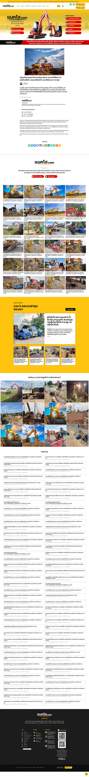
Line (14, 32)
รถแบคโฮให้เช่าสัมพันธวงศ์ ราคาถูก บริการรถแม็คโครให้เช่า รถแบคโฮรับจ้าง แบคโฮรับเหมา (23, 620)
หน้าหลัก (18, 6)
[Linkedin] (48, 145)
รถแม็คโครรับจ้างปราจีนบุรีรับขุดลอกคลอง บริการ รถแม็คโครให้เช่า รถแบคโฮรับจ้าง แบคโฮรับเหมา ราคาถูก (23, 695)
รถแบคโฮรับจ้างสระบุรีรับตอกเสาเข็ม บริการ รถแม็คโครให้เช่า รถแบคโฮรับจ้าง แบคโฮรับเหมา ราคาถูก (23, 614)
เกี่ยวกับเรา (39, 6)
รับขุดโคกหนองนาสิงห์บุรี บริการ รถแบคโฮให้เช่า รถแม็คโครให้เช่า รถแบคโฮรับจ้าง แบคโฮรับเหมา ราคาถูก (13, 292)
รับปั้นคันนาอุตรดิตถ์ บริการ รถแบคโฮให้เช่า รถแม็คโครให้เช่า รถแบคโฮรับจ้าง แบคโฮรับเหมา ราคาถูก (23, 596)
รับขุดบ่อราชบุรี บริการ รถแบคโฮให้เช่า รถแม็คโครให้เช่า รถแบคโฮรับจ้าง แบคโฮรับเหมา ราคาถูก (65, 457)
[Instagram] (40, 145)
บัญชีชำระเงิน (28, 6)
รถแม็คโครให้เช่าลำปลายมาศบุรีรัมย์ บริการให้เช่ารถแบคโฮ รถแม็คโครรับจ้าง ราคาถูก (63, 526)
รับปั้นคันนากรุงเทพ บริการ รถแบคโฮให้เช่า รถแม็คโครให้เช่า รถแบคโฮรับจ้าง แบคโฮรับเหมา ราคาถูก (64, 553)
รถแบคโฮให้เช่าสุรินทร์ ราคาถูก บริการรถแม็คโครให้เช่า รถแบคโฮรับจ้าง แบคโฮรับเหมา (63, 470)
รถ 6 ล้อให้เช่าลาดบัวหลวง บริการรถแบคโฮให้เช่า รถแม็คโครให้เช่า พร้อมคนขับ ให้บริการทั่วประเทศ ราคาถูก (22, 546)
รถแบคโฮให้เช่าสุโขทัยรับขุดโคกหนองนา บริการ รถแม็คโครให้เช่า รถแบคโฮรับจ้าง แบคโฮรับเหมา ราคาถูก (64, 564)
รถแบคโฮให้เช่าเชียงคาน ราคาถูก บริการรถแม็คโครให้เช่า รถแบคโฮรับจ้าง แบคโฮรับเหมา (22, 577)
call (79, 4)
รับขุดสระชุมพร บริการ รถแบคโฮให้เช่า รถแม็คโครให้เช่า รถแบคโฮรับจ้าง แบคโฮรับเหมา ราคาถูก (23, 633)
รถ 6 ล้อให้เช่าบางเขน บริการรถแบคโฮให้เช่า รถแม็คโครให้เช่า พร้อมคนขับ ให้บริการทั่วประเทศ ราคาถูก (33, 219)
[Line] (29, 145)
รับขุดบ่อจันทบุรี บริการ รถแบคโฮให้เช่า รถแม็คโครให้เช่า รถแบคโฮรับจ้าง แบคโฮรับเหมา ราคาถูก (23, 533)
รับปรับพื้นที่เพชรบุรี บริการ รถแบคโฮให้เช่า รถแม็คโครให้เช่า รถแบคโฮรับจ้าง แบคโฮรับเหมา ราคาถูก (52, 733)
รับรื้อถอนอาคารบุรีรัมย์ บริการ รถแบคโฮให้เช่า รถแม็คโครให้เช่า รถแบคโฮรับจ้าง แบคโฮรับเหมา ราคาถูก (52, 361)
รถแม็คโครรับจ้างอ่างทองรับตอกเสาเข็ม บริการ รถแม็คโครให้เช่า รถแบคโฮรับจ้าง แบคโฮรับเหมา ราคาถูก (23, 496)
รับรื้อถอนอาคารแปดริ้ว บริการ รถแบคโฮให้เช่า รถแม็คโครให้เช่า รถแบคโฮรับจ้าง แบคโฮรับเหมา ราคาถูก (55, 219)
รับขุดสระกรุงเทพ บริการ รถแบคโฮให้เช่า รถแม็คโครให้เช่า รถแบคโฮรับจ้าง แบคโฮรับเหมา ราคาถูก (65, 614)
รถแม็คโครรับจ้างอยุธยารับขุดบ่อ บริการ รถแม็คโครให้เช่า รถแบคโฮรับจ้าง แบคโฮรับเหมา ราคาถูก (12, 237)
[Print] (57, 145)
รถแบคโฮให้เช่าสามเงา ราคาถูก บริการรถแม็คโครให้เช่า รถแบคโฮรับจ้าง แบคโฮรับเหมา (63, 602)
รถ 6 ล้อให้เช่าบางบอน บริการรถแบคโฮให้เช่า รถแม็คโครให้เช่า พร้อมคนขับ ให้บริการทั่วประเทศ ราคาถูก (23, 476)
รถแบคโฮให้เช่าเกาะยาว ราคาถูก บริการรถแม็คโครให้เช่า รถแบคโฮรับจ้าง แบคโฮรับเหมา (22, 508)
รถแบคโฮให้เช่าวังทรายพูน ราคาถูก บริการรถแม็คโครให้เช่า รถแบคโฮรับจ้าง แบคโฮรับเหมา (75, 273)
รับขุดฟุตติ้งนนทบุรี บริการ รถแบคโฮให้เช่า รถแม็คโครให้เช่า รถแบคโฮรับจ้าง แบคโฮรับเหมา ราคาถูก (23, 470)
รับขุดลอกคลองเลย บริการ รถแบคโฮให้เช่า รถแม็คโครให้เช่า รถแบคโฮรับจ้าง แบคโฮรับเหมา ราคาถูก (64, 633)
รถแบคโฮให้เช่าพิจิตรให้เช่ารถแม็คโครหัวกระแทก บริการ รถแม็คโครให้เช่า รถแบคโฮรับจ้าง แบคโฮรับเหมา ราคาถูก (23, 607)
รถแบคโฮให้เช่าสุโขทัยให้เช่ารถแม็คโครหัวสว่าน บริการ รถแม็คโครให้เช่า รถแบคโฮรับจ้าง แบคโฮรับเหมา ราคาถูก (51, 747)
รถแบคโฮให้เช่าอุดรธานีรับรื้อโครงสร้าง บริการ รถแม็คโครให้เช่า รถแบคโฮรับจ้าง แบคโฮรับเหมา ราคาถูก (65, 689)
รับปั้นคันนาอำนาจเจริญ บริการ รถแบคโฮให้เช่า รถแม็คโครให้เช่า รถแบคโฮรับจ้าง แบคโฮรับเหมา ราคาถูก (23, 689)
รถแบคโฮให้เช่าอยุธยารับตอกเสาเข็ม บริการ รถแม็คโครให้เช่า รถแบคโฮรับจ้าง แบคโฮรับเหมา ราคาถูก (51, 737)
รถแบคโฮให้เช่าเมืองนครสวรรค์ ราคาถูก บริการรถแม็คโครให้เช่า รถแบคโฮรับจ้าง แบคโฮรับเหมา (23, 539)
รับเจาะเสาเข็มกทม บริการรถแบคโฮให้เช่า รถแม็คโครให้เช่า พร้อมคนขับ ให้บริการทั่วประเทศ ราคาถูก (65, 571)
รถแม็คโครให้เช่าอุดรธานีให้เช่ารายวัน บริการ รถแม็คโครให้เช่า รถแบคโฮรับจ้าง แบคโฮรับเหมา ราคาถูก (33, 237)
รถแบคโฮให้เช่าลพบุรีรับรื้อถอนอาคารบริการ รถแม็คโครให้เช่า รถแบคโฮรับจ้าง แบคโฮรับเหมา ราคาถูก (17, 502)
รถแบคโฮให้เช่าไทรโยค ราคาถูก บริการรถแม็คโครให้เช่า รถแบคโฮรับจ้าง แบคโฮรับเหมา (22, 559)
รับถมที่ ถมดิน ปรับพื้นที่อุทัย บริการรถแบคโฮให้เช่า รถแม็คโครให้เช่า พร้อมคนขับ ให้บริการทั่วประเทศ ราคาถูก (65, 533)
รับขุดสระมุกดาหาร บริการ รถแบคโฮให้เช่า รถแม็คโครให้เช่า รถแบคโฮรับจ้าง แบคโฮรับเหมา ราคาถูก (64, 515)
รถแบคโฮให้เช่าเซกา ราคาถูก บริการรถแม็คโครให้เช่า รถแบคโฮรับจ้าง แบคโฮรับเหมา (63, 701)
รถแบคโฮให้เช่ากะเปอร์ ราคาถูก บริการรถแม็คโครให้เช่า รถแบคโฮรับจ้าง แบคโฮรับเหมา (63, 590)
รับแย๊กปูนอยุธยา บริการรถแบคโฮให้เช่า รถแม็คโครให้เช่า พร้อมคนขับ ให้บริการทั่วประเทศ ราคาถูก (23, 702)
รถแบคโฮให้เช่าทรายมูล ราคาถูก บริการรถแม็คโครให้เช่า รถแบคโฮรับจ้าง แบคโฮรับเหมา (64, 559)
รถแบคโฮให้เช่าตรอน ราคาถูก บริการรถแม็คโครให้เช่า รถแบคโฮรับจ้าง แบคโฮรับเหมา (63, 476)
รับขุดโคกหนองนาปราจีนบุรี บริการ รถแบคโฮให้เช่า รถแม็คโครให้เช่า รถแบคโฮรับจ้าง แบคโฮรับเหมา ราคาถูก (20, 361)
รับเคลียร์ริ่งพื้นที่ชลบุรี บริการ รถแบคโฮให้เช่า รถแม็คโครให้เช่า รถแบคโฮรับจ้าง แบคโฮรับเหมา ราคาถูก (65, 640)
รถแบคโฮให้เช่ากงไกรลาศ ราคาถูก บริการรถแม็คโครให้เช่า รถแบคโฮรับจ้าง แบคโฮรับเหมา (22, 602)
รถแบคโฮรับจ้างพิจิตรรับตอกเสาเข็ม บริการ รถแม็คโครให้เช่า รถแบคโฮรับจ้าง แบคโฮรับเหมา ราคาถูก (59, 584)
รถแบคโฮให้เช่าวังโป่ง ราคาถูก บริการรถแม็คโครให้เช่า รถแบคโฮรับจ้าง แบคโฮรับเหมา (21, 521)
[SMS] (43, 145)
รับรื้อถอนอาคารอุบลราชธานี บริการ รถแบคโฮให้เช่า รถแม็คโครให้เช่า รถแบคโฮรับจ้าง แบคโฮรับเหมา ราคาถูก (23, 669)
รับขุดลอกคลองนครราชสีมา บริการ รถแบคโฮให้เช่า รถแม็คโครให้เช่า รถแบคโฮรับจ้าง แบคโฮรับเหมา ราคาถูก (75, 256)
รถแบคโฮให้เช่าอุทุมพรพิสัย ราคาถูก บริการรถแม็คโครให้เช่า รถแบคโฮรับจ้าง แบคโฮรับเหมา (23, 457)
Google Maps (33, 6)
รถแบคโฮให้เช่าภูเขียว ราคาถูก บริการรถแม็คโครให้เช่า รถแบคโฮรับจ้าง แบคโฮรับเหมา (21, 664)
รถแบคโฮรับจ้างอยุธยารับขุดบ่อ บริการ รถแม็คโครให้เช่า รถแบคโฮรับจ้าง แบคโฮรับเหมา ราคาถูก (65, 489)
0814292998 (16, 33)
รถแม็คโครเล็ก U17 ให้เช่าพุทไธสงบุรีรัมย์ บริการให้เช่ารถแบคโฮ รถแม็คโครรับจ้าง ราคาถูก (75, 218)
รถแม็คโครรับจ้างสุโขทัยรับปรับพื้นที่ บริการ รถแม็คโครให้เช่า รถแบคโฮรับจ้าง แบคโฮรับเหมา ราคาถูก (23, 571)
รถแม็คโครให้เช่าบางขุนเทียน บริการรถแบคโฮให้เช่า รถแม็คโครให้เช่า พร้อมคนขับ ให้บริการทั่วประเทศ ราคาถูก (23, 464)
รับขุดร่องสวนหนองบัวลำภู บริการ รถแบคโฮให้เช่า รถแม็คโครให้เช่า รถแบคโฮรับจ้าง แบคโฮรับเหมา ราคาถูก (65, 540)
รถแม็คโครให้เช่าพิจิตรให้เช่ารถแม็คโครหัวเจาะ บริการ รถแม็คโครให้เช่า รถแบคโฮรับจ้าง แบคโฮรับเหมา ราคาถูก (54, 237)
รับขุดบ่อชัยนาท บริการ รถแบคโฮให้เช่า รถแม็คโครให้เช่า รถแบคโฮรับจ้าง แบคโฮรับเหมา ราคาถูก (65, 620)
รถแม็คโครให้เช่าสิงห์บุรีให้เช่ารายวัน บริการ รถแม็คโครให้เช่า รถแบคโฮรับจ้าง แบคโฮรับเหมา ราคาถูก (23, 527)
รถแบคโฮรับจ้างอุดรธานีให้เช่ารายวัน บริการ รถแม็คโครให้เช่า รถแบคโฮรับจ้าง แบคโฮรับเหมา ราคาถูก (65, 509)
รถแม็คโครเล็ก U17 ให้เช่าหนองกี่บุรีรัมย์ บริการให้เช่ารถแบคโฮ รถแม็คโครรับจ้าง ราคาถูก (22, 482)
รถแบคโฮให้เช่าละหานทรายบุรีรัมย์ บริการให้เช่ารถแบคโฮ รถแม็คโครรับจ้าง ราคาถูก (63, 652)
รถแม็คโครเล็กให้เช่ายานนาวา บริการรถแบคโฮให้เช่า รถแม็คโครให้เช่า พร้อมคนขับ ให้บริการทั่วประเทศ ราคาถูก (68, 361)
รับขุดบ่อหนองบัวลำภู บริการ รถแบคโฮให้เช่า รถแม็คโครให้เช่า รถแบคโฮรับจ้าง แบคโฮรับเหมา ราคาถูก (23, 564)
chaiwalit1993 (38, 741)
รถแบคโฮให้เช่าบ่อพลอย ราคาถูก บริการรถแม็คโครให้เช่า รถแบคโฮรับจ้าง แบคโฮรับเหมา (22, 675)
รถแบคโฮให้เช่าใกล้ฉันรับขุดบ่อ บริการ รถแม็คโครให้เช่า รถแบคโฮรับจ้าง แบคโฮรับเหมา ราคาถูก (76, 236)
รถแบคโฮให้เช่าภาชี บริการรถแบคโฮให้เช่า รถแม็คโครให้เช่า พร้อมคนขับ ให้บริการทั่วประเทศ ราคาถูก (75, 292)
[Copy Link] (60, 145)
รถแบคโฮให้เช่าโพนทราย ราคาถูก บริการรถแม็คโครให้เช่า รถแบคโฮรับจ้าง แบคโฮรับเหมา (54, 291)
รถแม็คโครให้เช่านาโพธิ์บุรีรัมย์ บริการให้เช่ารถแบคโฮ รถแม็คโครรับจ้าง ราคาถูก (20, 626)
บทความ (47, 6)
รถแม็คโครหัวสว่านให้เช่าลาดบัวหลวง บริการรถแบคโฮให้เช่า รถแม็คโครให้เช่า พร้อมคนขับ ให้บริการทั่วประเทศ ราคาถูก (54, 274)
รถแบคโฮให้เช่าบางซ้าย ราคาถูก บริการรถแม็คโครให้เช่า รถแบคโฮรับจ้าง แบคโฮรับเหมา (64, 695)
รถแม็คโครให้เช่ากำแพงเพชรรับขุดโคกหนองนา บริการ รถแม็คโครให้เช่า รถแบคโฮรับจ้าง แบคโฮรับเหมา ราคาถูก (33, 292)
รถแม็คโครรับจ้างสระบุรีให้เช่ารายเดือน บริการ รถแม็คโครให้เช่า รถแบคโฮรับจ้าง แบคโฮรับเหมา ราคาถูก (51, 742)
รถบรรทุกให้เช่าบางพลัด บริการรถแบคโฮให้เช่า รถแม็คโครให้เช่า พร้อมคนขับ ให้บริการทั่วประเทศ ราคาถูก (64, 546)
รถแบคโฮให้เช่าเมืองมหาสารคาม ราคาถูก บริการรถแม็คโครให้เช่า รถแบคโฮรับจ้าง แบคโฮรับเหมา (13, 200)
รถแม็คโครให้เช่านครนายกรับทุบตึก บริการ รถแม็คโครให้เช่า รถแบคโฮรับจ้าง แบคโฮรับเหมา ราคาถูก (12, 256)
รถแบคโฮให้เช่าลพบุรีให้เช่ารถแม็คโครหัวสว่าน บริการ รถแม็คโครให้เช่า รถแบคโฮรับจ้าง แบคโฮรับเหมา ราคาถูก (36, 361)
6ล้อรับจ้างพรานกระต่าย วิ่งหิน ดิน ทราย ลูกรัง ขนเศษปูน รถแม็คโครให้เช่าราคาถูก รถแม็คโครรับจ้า (60, 321)
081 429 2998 (17, 29)
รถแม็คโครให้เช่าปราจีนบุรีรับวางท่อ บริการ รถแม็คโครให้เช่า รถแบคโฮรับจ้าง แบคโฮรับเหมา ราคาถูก (54, 256)
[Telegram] (54, 145)
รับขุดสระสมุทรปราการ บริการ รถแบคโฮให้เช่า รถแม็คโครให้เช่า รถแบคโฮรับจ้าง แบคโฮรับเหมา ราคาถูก (34, 201)
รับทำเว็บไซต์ (33, 767)
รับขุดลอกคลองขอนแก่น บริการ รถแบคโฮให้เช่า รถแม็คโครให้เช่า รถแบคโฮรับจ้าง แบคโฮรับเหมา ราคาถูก (54, 201)
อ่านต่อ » (48, 336)
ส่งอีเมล (37, 740)
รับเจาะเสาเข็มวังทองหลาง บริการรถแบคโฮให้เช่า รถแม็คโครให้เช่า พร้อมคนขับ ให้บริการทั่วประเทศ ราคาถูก (22, 489)
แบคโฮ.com (25, 103)
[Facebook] (32, 145)
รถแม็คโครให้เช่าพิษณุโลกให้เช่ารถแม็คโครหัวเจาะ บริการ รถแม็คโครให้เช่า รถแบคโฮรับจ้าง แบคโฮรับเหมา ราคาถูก (65, 646)
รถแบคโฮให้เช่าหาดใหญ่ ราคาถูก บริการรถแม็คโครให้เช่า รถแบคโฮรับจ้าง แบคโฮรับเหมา (22, 515)
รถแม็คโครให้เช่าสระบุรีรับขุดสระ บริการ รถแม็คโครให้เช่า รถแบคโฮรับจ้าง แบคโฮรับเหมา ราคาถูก (12, 219)
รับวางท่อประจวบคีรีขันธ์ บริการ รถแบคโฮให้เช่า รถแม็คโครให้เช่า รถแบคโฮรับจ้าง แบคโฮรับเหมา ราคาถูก (64, 607)
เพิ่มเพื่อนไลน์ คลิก (38, 735)
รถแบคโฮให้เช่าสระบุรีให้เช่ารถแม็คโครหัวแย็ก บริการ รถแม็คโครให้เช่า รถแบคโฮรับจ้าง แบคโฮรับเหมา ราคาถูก (65, 676)
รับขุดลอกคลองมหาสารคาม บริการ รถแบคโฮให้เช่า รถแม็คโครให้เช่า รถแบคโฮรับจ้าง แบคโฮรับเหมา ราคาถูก (23, 682)
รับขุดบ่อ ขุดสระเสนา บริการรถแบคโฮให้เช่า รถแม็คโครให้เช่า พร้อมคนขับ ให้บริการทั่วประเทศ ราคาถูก (23, 640)
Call (14, 28)
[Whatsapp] (51, 145)
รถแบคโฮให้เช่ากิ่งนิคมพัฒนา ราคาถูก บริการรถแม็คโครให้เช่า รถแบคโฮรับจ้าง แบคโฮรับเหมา (23, 652)
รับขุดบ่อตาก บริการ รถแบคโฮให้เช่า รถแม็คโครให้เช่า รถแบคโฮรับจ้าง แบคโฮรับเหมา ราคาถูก (13, 273)
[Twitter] (37, 145)
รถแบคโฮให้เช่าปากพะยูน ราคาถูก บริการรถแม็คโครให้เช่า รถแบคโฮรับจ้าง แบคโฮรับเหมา (64, 664)
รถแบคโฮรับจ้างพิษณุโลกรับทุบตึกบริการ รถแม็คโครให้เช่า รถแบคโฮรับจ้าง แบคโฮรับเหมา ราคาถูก (59, 502)
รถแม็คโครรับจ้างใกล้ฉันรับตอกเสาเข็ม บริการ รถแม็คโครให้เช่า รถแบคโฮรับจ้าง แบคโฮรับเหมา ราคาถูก (23, 658)
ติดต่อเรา (43, 6)
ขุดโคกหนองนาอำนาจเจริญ (26, 97)
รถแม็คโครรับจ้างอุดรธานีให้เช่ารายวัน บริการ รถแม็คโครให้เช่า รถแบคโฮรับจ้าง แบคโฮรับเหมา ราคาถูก (65, 496)
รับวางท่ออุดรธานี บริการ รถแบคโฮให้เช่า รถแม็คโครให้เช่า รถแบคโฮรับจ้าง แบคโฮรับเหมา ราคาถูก (33, 256)
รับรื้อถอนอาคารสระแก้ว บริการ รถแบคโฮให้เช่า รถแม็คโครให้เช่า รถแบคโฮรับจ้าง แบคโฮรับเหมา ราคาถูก (65, 627)
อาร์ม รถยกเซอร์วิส (39, 738)
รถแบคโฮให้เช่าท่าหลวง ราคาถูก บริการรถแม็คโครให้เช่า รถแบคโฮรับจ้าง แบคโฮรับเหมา (22, 590)
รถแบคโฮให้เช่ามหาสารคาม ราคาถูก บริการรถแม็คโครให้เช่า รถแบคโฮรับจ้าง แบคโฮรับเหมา (33, 273)
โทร (36, 732)
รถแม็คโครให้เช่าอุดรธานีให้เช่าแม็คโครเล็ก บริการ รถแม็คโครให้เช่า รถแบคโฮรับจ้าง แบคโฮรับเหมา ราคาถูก (65, 669)
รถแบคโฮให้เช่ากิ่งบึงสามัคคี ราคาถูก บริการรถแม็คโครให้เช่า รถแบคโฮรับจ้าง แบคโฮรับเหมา (75, 200)
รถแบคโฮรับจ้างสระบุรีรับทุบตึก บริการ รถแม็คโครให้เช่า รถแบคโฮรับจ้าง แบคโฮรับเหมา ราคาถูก (17, 553)
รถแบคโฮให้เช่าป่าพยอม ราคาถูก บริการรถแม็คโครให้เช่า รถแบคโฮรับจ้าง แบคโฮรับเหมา (64, 521)
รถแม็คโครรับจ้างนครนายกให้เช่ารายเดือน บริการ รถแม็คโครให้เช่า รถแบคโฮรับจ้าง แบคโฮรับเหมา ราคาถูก (65, 483)
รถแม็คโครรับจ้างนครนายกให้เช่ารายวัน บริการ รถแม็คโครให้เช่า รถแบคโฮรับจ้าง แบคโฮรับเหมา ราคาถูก (65, 658)
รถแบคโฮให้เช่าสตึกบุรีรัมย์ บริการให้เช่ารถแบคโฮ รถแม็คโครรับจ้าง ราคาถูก (61, 595)
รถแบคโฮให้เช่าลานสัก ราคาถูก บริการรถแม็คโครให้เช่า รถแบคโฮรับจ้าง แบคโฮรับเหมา (63, 682)
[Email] (46, 145)
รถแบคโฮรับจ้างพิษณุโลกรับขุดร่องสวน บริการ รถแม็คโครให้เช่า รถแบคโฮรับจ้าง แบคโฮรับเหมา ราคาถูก (23, 584)
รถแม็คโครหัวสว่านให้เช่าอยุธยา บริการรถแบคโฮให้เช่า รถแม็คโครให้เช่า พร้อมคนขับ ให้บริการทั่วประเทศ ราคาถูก (23, 646)
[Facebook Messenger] (34, 145)
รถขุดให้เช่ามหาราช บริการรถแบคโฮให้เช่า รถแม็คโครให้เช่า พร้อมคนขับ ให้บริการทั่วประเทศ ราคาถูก (64, 464)
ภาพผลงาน (23, 6)
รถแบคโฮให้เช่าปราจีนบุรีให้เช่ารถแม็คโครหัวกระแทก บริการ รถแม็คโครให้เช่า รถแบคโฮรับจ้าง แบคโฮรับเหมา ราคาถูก (65, 577)
